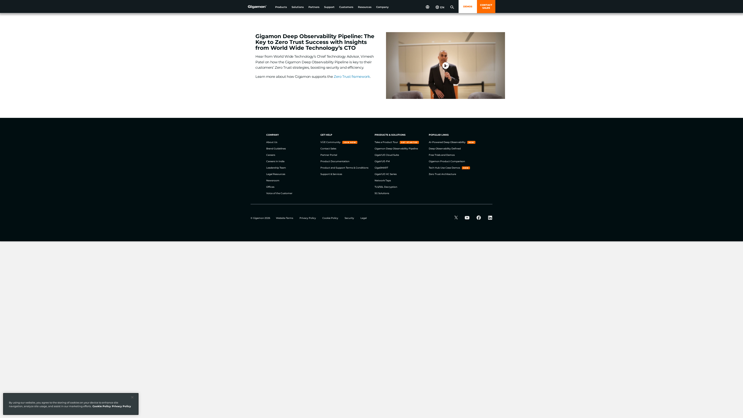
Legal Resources (275, 174)
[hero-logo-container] (260, 7)
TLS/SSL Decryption (386, 186)
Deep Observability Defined (445, 148)
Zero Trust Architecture (442, 174)
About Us (271, 142)
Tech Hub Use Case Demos (445, 167)
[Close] (132, 397)
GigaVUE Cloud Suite (387, 154)
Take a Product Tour (387, 142)
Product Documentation (334, 161)
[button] (281, 7)
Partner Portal (328, 154)
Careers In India (275, 161)
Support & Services (331, 174)
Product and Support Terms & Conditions (344, 167)
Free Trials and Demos (442, 154)
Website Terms (285, 218)
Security (350, 218)
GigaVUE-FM (382, 161)
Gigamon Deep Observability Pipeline (396, 148)
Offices (270, 186)
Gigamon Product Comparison (447, 161)
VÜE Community (330, 142)
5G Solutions (382, 193)
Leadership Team (276, 167)
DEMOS (467, 6)
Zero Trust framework (352, 77)
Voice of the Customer (279, 193)
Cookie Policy (330, 218)
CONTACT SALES (486, 6)
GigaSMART (381, 167)
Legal (363, 218)
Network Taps (383, 180)
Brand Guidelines (276, 148)
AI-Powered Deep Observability (447, 142)
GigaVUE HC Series (386, 174)
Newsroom (272, 180)
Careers (270, 154)
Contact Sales (328, 148)
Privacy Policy (308, 218)
